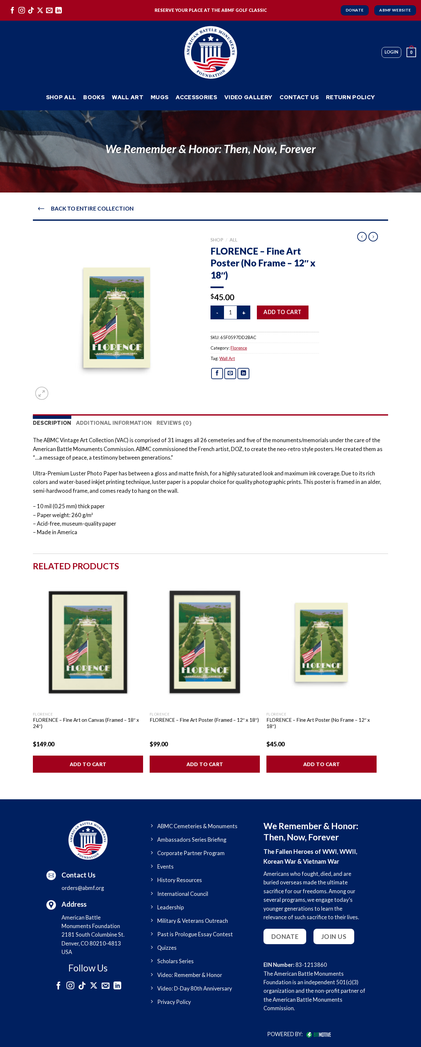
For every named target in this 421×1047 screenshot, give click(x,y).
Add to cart (282, 312)
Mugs (159, 97)
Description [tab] (52, 423)
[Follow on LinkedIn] (58, 10)
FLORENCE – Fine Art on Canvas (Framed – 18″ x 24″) (86, 723)
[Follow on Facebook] (12, 10)
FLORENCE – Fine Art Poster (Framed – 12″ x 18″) (204, 720)
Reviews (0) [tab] (174, 423)
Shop (216, 239)
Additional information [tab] (114, 423)
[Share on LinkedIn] (243, 373)
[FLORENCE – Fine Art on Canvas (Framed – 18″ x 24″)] (88, 642)
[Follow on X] (40, 10)
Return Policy (350, 97)
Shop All (61, 97)
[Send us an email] (49, 10)
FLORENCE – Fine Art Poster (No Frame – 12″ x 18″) (318, 723)
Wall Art (127, 97)
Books (94, 97)
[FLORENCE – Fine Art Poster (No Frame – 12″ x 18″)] (321, 642)
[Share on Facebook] (217, 373)
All (233, 239)
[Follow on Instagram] (21, 10)
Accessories (196, 97)
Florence (239, 348)
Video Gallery (248, 97)
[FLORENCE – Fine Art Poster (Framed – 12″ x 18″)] (205, 642)
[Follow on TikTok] (31, 10)
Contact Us (299, 97)
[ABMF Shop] (210, 52)
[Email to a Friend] (230, 373)
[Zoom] (41, 393)
